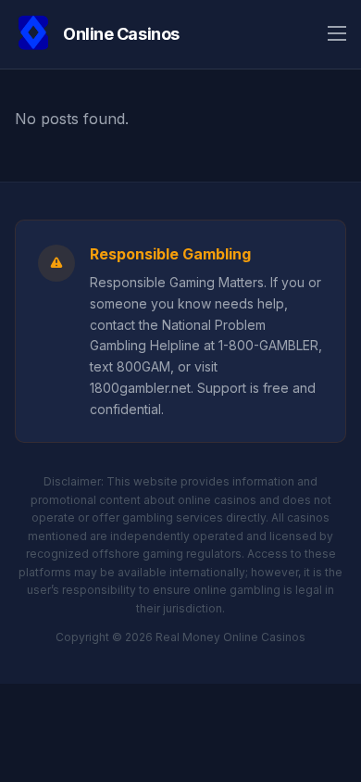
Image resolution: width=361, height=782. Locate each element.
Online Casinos (121, 34)
